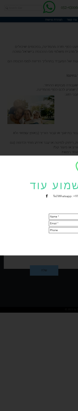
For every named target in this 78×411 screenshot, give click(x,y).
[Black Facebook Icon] (47, 196)
